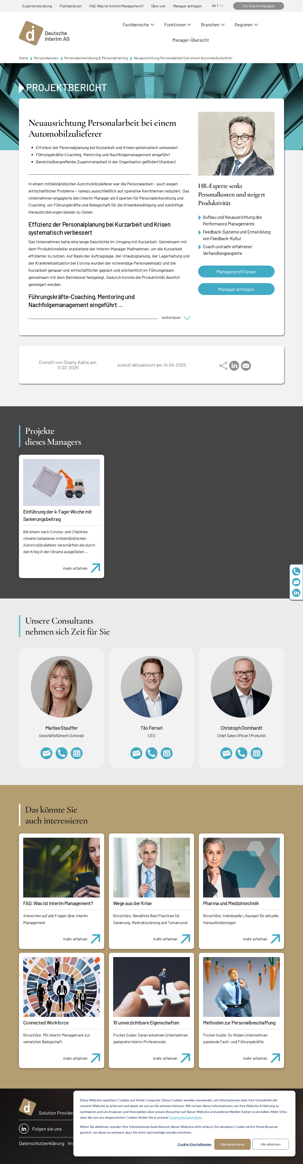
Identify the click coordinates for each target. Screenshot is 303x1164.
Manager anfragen (187, 6)
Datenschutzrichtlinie (185, 1117)
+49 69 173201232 (241, 753)
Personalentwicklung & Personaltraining (96, 58)
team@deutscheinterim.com (296, 582)
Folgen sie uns (47, 1128)
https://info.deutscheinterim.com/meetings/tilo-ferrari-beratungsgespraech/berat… (167, 753)
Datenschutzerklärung (41, 1143)
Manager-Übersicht (190, 40)
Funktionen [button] (175, 24)
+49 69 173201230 (296, 571)
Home (23, 58)
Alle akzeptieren (233, 1144)
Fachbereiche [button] (136, 24)
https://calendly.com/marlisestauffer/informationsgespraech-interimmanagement (77, 753)
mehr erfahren (75, 568)
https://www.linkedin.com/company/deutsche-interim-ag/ (296, 593)
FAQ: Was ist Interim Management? (116, 6)
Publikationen (71, 6)
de (214, 5)
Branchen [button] (210, 24)
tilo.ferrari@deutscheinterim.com (136, 753)
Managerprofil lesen (236, 271)
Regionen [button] (243, 24)
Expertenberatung (37, 6)
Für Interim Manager (259, 6)
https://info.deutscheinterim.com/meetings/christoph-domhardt (257, 753)
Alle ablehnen (271, 1144)
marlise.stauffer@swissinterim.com (46, 753)
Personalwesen (46, 58)
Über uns (158, 6)
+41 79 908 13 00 (61, 753)
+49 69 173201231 (151, 753)
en (221, 5)
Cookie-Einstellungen (194, 1144)
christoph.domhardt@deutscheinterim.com (226, 753)
